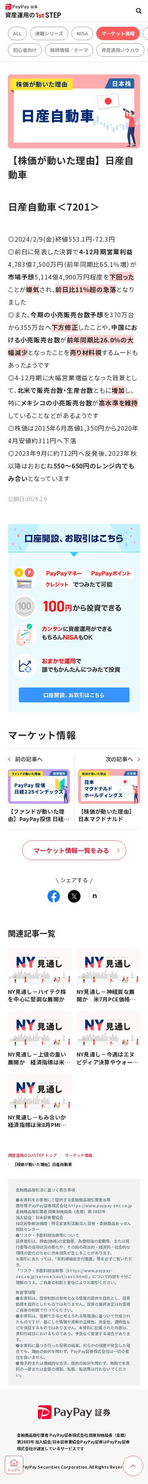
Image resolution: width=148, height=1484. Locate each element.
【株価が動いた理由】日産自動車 (42, 1164)
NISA (82, 33)
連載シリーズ (49, 33)
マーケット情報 (118, 33)
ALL (17, 33)
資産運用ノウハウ (120, 49)
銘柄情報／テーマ (69, 49)
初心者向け (25, 49)
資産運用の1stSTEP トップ (32, 1155)
